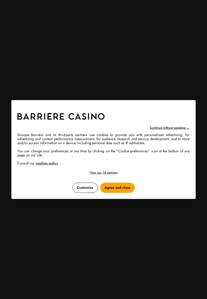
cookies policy (47, 163)
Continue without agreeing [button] (170, 127)
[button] (103, 172)
